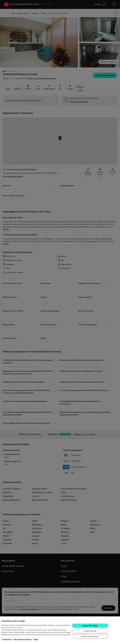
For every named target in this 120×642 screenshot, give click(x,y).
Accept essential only (90, 636)
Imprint (36, 639)
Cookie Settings (90, 631)
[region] (60, 629)
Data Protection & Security (22, 639)
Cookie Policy (7, 639)
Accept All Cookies (90, 626)
